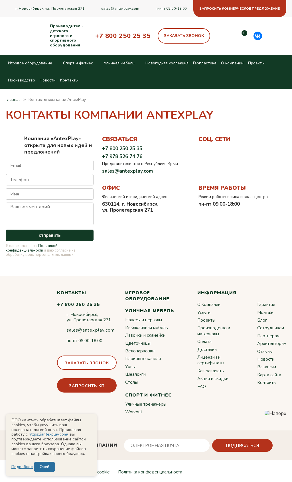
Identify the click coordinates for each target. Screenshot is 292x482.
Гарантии (266, 304)
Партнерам (268, 336)
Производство (21, 80)
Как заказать (210, 371)
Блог (262, 320)
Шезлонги (135, 374)
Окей (44, 466)
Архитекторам (271, 343)
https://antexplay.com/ (48, 434)
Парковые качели (143, 359)
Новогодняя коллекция (166, 63)
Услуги (203, 312)
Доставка (207, 349)
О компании (232, 63)
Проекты (256, 63)
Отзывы (265, 351)
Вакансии (266, 367)
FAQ (201, 386)
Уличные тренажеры (145, 404)
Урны (130, 366)
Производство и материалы (213, 330)
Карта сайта (269, 375)
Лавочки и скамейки (145, 335)
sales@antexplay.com (120, 8)
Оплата (204, 341)
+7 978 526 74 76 (122, 156)
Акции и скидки (212, 378)
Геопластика (204, 63)
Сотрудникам (270, 328)
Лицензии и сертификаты (210, 360)
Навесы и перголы (143, 320)
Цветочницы (138, 343)
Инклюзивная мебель (146, 327)
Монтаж (265, 312)
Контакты (69, 80)
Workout (133, 412)
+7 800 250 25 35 (123, 36)
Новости (48, 80)
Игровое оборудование (30, 63)
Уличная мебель (119, 63)
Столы (131, 382)
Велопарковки (140, 351)
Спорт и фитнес (78, 63)
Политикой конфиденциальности (31, 248)
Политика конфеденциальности (150, 472)
